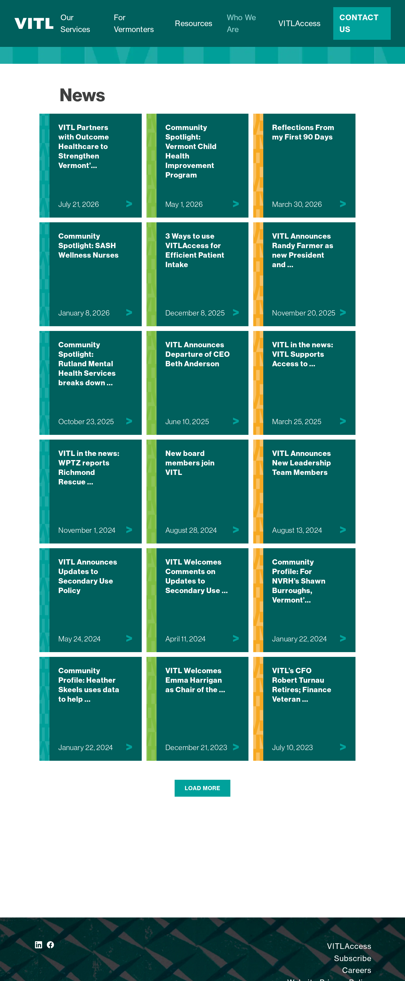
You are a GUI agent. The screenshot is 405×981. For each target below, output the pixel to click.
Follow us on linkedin (38, 944)
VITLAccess (299, 23)
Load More (202, 788)
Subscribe (352, 958)
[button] (137, 23)
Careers (356, 970)
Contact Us (359, 23)
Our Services (75, 23)
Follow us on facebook (50, 944)
